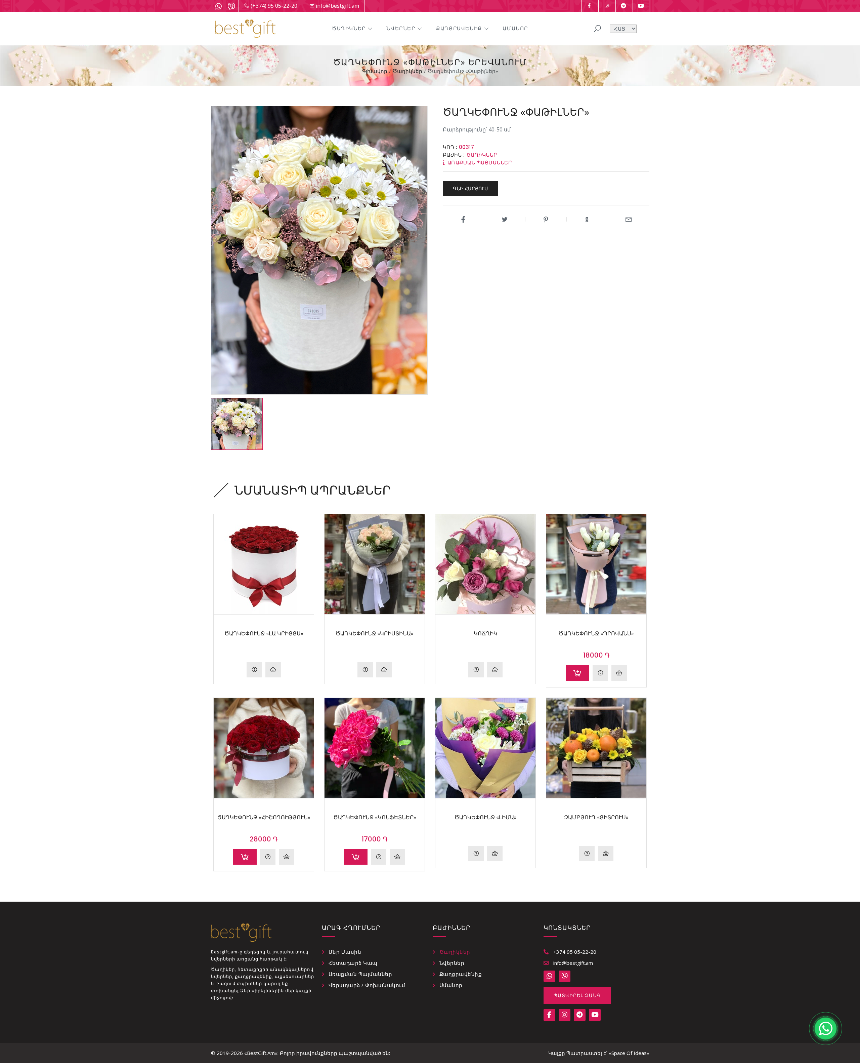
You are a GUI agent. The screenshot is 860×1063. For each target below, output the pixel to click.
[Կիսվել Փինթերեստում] (546, 219)
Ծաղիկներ (349, 28)
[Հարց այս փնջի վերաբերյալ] (600, 673)
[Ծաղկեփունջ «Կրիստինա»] (375, 564)
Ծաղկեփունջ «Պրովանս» (596, 633)
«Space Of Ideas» (629, 1053)
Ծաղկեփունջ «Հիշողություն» (263, 817)
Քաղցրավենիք (459, 28)
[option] (236, 424)
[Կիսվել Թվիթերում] (504, 219)
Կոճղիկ (486, 633)
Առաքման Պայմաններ (360, 974)
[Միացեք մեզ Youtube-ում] (641, 5)
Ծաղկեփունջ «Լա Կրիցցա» (263, 633)
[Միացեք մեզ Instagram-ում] (606, 5)
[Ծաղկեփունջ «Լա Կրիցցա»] (264, 564)
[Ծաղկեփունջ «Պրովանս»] (596, 564)
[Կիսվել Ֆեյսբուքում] (463, 219)
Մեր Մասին (345, 951)
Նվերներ (400, 28)
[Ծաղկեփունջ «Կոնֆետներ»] (375, 748)
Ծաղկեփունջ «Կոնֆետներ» (374, 817)
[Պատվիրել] (577, 673)
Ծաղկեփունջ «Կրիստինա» (375, 633)
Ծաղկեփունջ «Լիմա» (486, 817)
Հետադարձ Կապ (353, 962)
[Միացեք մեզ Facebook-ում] (589, 5)
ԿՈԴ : (450, 147)
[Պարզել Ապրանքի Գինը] (254, 669)
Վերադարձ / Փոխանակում (367, 985)
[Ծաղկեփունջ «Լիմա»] (485, 748)
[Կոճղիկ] (485, 564)
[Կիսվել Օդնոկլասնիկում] (587, 219)
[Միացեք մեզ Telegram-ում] (623, 5)
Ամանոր (515, 28)
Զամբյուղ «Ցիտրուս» (596, 817)
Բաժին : (454, 154)
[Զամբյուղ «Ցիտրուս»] (596, 748)
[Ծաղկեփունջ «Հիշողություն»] (264, 748)
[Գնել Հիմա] (273, 669)
